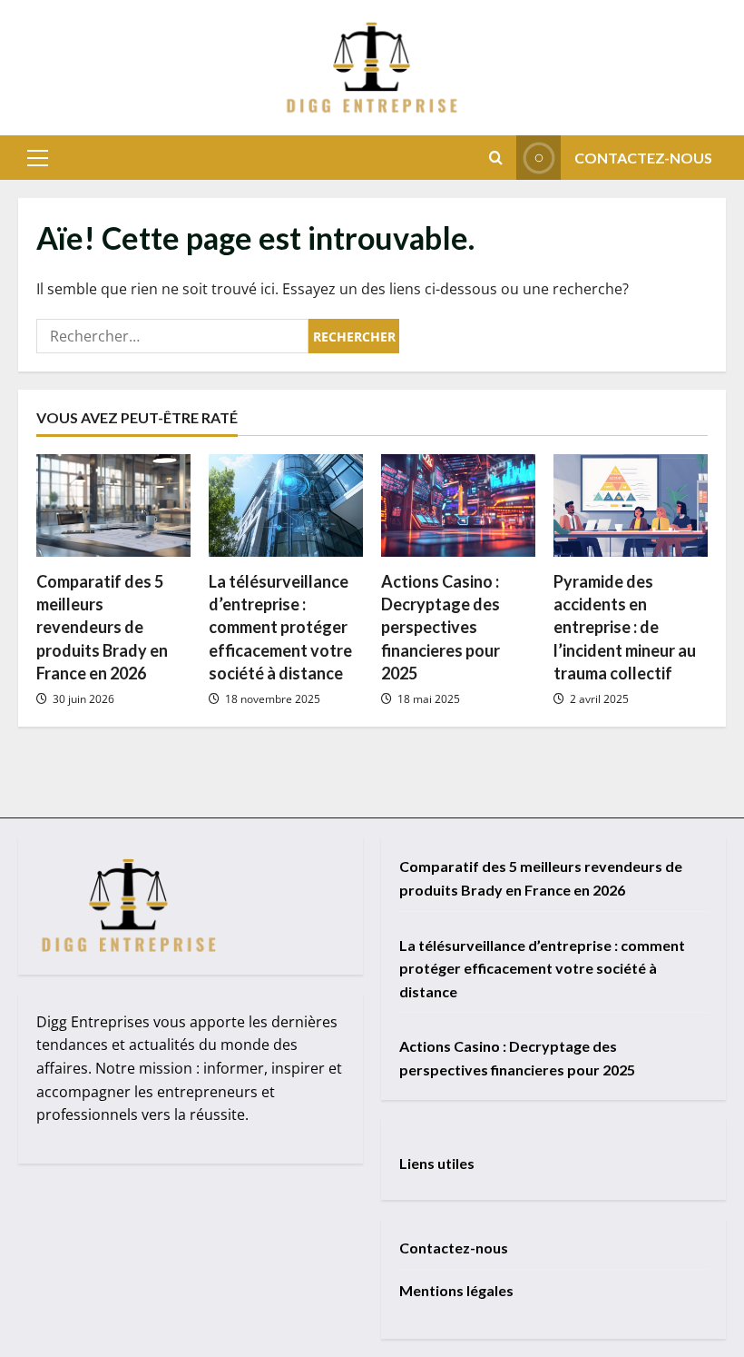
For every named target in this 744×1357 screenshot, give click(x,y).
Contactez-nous (643, 157)
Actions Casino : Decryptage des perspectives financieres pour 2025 (440, 627)
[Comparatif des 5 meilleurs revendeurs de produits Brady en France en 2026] (113, 505)
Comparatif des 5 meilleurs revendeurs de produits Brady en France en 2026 (102, 627)
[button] (37, 158)
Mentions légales (456, 1290)
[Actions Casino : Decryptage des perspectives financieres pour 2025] (458, 505)
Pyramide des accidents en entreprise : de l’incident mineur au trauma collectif (624, 627)
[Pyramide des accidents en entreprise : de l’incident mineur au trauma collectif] (630, 505)
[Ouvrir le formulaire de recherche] (496, 157)
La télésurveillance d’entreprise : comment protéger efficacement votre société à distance (280, 627)
